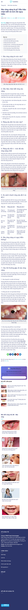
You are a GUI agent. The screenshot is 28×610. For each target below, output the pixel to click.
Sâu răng (3, 23)
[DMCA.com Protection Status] (5, 605)
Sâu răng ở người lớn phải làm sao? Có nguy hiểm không (10, 483)
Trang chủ (3, 5)
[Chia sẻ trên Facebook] (10, 354)
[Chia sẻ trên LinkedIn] (20, 354)
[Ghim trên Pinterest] (18, 354)
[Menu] (2, 1)
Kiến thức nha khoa (12, 5)
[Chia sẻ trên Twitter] (13, 354)
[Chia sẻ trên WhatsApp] (8, 354)
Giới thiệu (3, 554)
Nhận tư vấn (14, 377)
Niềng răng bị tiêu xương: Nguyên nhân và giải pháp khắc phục (16, 404)
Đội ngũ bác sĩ (4, 567)
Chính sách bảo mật (6, 564)
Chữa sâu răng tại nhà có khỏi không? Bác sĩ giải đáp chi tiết (9, 432)
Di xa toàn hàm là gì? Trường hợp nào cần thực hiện (16, 400)
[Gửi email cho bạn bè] (15, 354)
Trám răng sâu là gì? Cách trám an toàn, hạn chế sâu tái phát (10, 466)
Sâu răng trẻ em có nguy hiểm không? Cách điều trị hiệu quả (9, 517)
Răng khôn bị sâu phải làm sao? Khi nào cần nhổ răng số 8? (10, 449)
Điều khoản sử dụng (6, 561)
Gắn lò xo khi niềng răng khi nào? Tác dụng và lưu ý (16, 386)
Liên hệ (3, 557)
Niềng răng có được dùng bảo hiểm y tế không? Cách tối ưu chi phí (16, 391)
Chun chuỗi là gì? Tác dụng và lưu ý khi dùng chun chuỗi (17, 395)
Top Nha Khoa (21, 18)
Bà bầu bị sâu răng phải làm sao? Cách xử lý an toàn (10, 500)
